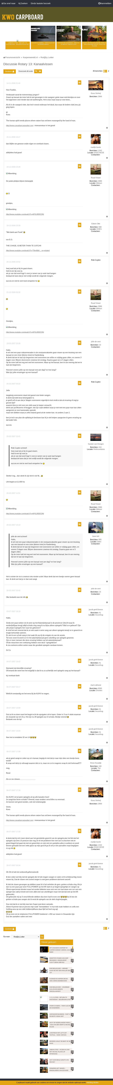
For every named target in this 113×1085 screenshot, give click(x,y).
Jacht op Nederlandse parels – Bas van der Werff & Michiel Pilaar (94, 44)
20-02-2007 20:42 (13, 590)
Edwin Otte (95, 224)
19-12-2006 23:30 (13, 226)
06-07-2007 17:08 (13, 752)
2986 (100, 181)
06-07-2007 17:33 (13, 832)
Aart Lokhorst (96, 685)
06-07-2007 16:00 (13, 731)
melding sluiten (92, 1082)
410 (100, 447)
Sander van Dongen (96, 444)
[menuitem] (104, 3)
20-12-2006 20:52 (13, 262)
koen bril (95, 536)
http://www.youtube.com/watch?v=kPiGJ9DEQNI (25, 214)
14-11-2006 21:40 (13, 83)
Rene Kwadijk (95, 763)
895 (100, 540)
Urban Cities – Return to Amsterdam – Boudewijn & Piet (17, 43)
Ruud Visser (96, 178)
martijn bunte (96, 147)
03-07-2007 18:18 (13, 611)
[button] (104, 71)
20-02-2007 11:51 (13, 493)
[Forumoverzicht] (22, 16)
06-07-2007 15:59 (13, 708)
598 (100, 227)
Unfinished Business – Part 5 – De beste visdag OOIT (69, 43)
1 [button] (105, 71)
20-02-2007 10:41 (13, 436)
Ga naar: (6, 936)
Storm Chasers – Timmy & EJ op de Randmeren (43, 43)
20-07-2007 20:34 (13, 865)
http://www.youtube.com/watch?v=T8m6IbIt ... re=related (28, 250)
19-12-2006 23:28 (13, 167)
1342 (100, 150)
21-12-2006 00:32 (13, 292)
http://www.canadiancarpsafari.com (19, 126)
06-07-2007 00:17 (13, 687)
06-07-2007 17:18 (13, 790)
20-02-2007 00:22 (13, 384)
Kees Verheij (96, 93)
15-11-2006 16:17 (13, 137)
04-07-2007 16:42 (13, 661)
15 (100, 345)
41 (100, 613)
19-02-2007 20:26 (13, 343)
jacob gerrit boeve (96, 609)
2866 (100, 96)
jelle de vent (96, 342)
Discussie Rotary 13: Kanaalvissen (28, 64)
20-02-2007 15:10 (13, 525)
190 (100, 766)
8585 (100, 688)
